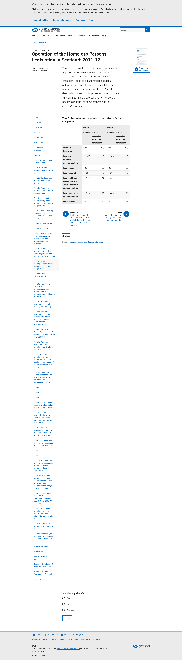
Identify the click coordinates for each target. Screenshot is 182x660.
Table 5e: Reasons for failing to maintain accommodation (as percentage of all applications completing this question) (44, 290)
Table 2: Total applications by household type (43, 161)
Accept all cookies (41, 20)
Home (34, 42)
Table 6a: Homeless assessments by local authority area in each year (43, 304)
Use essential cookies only (63, 20)
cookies (42, 4)
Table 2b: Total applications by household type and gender (44, 180)
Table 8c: (37, 392)
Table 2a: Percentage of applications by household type (43, 170)
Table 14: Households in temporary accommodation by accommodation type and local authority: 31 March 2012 (44, 466)
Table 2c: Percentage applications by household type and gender (43, 190)
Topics (42, 36)
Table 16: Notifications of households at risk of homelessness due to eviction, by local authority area (43, 514)
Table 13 (37, 456)
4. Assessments (39, 138)
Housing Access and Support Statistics (85, 242)
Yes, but (70, 610)
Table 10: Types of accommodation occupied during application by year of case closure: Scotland (43, 431)
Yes (68, 598)
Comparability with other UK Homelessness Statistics (44, 565)
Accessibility (36, 639)
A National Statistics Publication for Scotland (43, 573)
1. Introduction (39, 122)
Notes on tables (39, 551)
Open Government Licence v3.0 (68, 649)
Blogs (104, 36)
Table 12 (37, 450)
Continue (67, 618)
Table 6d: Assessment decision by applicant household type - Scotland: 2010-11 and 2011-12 (43, 346)
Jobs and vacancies (87, 639)
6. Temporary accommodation (40, 149)
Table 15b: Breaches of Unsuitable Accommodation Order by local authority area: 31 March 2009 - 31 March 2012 (44, 498)
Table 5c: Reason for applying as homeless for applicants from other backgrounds (43, 265)
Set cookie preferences (86, 20)
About (34, 36)
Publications (60, 36)
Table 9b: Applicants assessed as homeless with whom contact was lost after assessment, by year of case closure (44, 418)
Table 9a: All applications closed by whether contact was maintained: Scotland (43, 405)
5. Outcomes (38, 143)
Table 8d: (37, 398)
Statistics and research (76, 36)
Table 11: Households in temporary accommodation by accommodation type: (44, 442)
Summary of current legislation (41, 557)
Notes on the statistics (42, 546)
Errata (36, 117)
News (50, 36)
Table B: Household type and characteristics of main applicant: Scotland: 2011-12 (44, 537)
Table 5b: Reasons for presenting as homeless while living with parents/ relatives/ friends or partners (44, 252)
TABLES (37, 155)
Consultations (94, 36)
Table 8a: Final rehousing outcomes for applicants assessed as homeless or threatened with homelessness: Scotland (43, 377)
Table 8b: (37, 387)
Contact (53, 639)
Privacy (98, 639)
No (68, 604)
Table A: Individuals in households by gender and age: (43, 526)
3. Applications (39, 133)
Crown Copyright (72, 639)
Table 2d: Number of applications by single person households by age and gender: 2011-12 (43, 202)
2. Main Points (39, 127)
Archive (45, 639)
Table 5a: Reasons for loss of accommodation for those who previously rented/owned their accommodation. (43, 238)
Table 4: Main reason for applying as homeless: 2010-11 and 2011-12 (43, 225)
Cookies (61, 639)
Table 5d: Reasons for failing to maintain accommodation (42, 276)
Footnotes (37, 579)
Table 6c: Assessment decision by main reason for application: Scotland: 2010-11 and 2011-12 (44, 333)
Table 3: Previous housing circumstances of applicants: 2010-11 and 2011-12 (43, 214)
